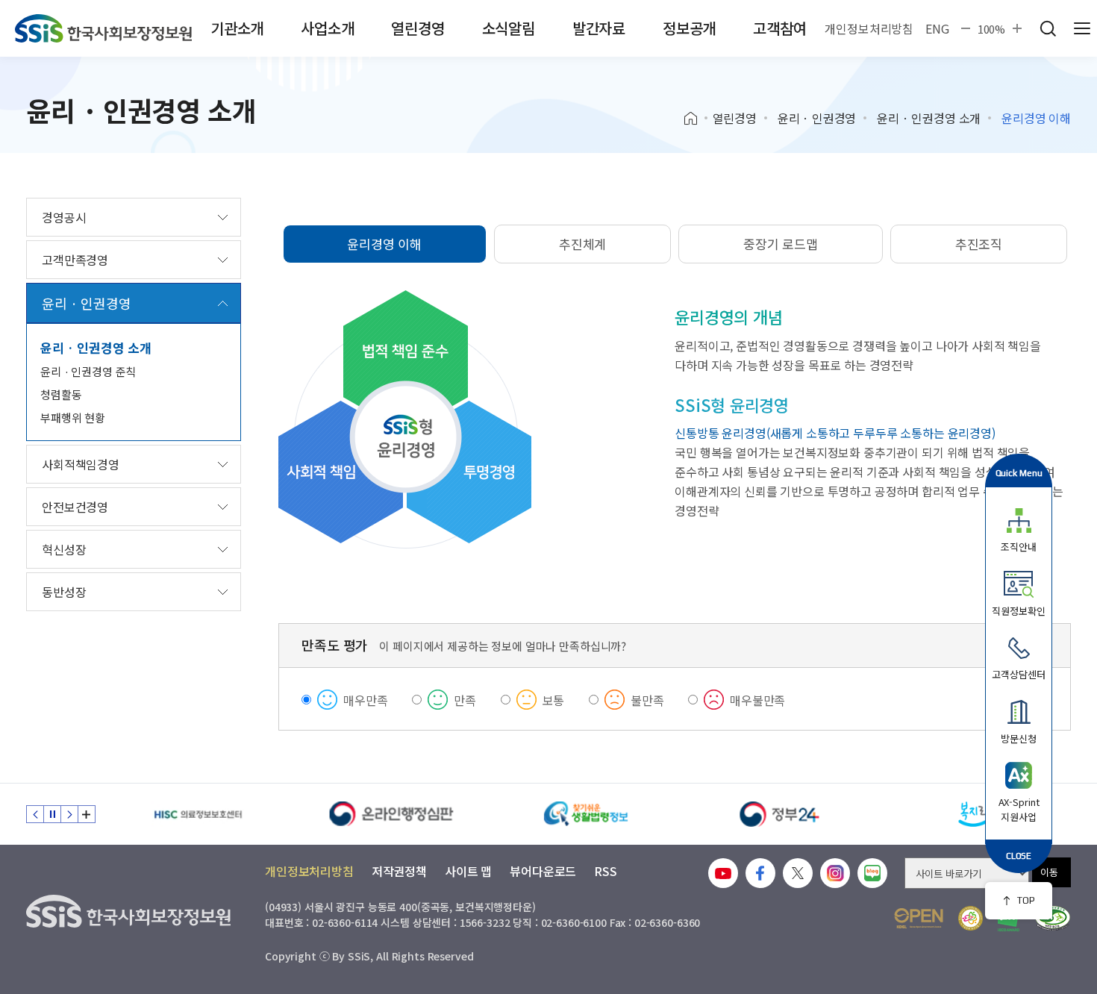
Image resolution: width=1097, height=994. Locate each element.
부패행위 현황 (72, 417)
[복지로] (974, 814)
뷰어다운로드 (543, 871)
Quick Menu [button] (1019, 473)
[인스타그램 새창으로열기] (835, 873)
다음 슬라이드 (69, 814)
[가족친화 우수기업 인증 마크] (970, 918)
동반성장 (64, 592)
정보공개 (689, 28)
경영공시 (64, 217)
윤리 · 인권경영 (817, 118)
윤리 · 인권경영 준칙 (88, 371)
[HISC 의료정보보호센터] (198, 814)
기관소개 (236, 28)
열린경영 (417, 28)
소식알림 (508, 28)
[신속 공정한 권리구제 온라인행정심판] (392, 814)
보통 (554, 700)
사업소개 (327, 28)
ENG (937, 28)
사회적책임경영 (80, 464)
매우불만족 (757, 700)
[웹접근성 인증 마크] (1052, 918)
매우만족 (365, 700)
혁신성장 (64, 549)
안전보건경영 (75, 507)
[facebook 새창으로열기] (760, 873)
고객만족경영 (75, 260)
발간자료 (598, 28)
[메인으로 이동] (103, 28)
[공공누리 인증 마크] (918, 918)
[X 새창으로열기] (798, 873)
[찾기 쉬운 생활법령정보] (586, 814)
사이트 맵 (468, 871)
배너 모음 (87, 814)
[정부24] (780, 814)
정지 (52, 814)
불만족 (647, 700)
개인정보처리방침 (869, 28)
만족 (465, 700)
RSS (605, 871)
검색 (1048, 28)
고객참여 (779, 28)
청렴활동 (60, 394)
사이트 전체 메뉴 (1082, 28)
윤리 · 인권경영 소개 (929, 118)
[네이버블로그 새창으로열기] (872, 873)
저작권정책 (399, 871)
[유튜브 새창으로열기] (723, 873)
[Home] (695, 118)
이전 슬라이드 (35, 814)
